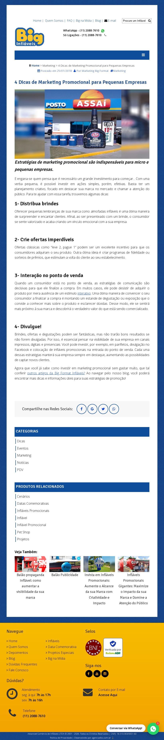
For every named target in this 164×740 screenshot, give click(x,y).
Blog (11, 658)
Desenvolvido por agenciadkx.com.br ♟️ (94, 737)
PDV (20, 470)
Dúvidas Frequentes (22, 664)
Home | (38, 20)
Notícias (23, 462)
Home (35, 65)
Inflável (22, 518)
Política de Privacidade (61, 737)
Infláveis (53, 641)
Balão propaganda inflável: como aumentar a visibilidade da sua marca (30, 586)
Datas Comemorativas (33, 503)
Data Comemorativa (61, 647)
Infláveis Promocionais (33, 510)
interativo (84, 293)
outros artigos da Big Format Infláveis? (56, 373)
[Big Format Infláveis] (30, 36)
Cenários (23, 496)
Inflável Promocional (31, 525)
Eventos (22, 448)
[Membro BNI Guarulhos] (94, 648)
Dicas (21, 441)
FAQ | (71, 20)
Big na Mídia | (85, 20)
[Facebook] (88, 673)
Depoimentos (18, 652)
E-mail (112, 20)
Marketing (24, 455)
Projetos (23, 539)
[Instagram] (105, 673)
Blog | (99, 20)
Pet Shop (23, 532)
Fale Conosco (18, 670)
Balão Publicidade (64, 575)
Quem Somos (18, 647)
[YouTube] (97, 673)
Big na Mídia (56, 658)
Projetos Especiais (60, 652)
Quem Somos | (55, 20)
